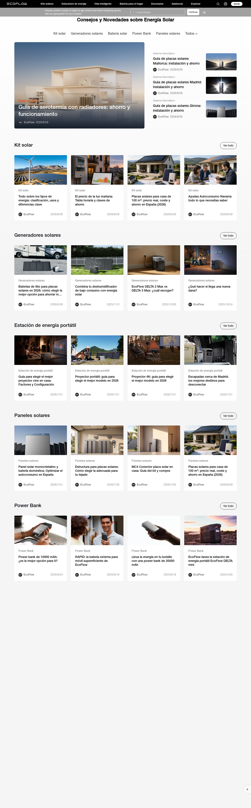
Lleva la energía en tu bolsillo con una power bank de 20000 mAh (153, 561)
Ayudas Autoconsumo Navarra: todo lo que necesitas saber (210, 198)
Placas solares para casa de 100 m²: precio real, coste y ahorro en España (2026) (151, 200)
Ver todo (228, 145)
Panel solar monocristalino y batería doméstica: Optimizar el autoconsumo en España (40, 471)
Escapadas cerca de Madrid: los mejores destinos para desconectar (208, 380)
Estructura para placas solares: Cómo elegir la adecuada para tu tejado (96, 471)
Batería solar (117, 33)
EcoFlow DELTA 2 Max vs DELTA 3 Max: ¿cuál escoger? (152, 288)
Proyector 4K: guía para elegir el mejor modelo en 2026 (152, 378)
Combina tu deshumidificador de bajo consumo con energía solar (96, 290)
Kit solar (59, 33)
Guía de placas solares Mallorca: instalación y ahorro (176, 60)
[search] (218, 4)
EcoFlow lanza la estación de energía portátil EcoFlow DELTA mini (210, 561)
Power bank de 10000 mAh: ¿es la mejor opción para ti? (38, 559)
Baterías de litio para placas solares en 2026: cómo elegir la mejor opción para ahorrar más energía (40, 290)
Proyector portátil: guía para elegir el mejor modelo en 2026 (96, 378)
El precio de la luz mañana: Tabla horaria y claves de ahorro (94, 200)
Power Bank (141, 33)
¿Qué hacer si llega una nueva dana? (209, 288)
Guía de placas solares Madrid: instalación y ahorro (177, 84)
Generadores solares (87, 33)
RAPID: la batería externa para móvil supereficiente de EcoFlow (96, 561)
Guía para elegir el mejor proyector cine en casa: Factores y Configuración (36, 380)
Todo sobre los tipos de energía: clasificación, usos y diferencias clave (38, 200)
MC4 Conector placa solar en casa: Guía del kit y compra (152, 468)
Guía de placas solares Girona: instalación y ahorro (177, 108)
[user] (225, 4)
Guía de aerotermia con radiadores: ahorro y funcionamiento (74, 110)
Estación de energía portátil (35, 370)
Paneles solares (168, 33)
